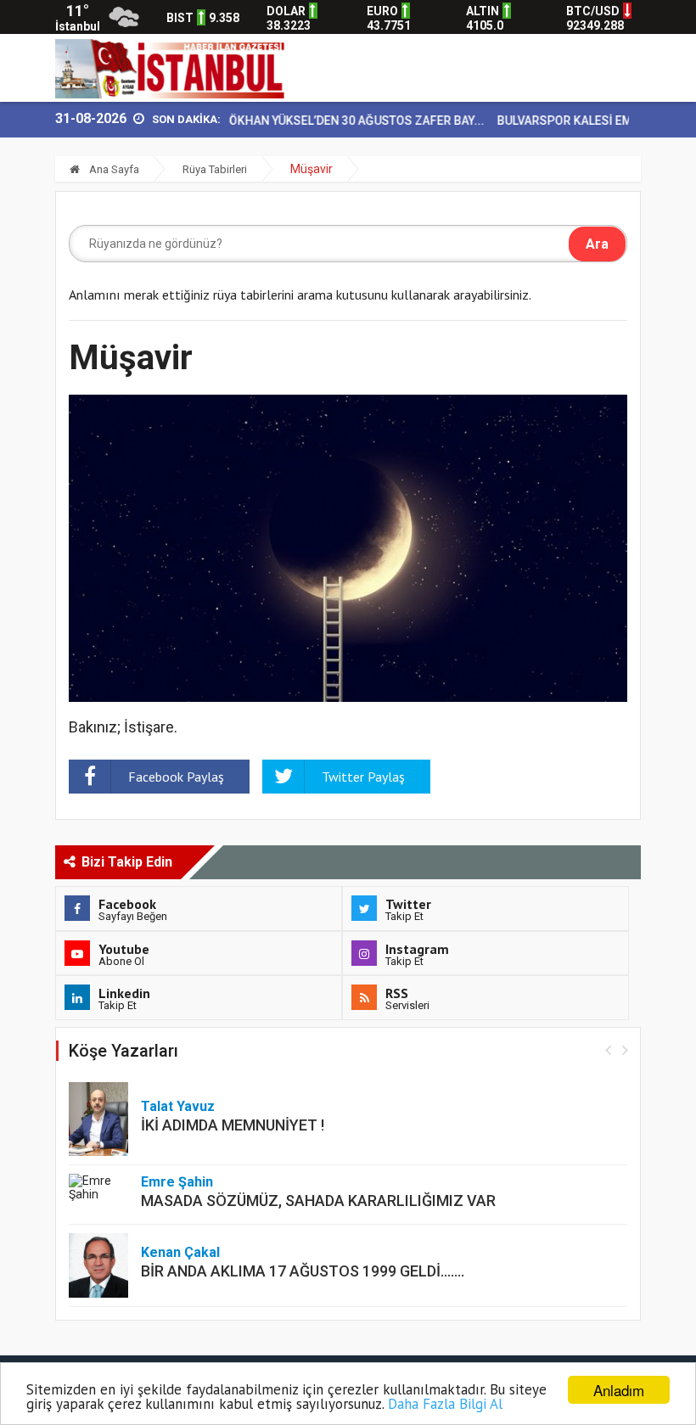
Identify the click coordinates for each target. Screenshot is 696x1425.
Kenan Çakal (180, 1252)
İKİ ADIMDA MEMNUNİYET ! (232, 1125)
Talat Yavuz (178, 1106)
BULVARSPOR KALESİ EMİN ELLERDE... (582, 120)
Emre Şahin (177, 1182)
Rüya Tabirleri (214, 169)
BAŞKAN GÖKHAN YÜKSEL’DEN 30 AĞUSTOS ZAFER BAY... (310, 120)
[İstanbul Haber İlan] (172, 67)
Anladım (618, 1389)
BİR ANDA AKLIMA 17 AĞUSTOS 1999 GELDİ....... (302, 1271)
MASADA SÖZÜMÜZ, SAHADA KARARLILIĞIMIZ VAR (318, 1200)
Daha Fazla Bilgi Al (445, 1403)
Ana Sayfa (113, 169)
